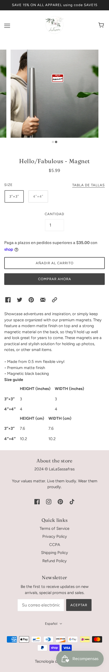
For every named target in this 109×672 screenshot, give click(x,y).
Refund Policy (54, 560)
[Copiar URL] (54, 299)
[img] (37, 501)
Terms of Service (54, 528)
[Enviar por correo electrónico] (43, 299)
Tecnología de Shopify (54, 661)
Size (8, 185)
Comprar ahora (54, 279)
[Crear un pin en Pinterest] (31, 299)
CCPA (54, 544)
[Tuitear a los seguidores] (19, 299)
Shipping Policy (54, 552)
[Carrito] (102, 25)
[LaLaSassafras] (54, 33)
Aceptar (78, 605)
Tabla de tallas (88, 185)
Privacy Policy (54, 536)
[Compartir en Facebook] (8, 299)
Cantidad (54, 214)
